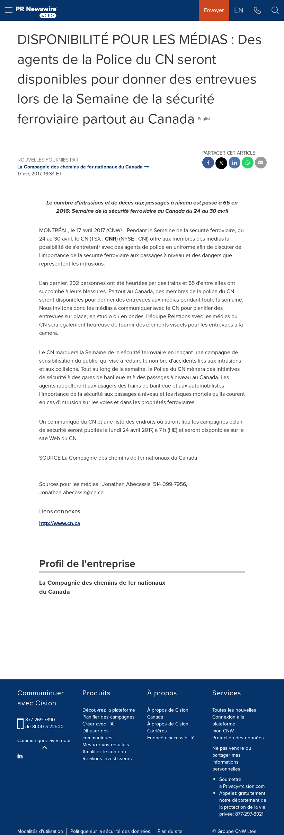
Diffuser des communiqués (97, 734)
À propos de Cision (167, 724)
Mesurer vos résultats (105, 744)
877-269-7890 (40, 719)
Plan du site (170, 831)
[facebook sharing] (208, 163)
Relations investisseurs (107, 758)
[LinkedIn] (21, 756)
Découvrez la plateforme (108, 710)
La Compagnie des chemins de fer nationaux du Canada (102, 587)
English (205, 118)
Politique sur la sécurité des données (110, 831)
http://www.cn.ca (59, 523)
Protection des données (238, 737)
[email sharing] (261, 163)
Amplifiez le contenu (104, 751)
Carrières (157, 730)
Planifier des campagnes (108, 717)
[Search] (275, 10)
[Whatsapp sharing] (248, 163)
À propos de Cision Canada (167, 713)
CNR (110, 239)
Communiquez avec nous (44, 740)
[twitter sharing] (221, 164)
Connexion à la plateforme (228, 720)
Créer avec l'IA (98, 724)
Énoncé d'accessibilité (171, 737)
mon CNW (223, 730)
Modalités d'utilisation (40, 831)
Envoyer (214, 10)
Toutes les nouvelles (234, 710)
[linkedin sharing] (234, 163)
